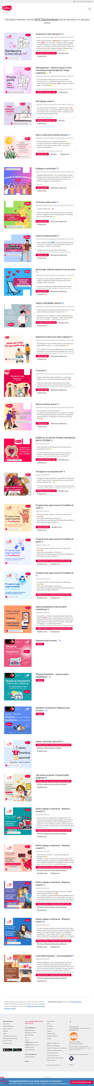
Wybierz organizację (8, 1026)
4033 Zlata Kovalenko (46, 19)
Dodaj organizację (29, 1030)
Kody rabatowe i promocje (9, 1036)
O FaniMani (50, 1026)
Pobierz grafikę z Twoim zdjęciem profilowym (53, 561)
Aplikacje (5, 1031)
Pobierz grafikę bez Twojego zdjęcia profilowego (52, 784)
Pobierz (62, 120)
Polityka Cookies (51, 1060)
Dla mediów (50, 1028)
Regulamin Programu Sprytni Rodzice (56, 1048)
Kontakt (49, 1038)
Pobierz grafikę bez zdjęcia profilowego (50, 748)
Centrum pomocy (7, 1028)
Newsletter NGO (29, 1035)
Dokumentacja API (30, 1057)
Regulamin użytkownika (53, 1043)
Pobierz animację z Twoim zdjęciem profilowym (54, 628)
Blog (26, 1037)
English (71, 1065)
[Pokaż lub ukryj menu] (89, 9)
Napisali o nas (50, 1021)
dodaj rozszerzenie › (82, 1082)
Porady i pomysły (7, 1041)
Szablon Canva (64, 53)
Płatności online (31, 1042)
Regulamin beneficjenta (53, 1045)
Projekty (49, 1031)
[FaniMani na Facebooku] (70, 1022)
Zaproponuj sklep (7, 1043)
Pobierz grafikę (42, 527)
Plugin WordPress (29, 1050)
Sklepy (4, 1033)
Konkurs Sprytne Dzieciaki (53, 1065)
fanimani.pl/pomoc (76, 1002)
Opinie (48, 1024)
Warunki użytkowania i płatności (55, 1058)
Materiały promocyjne (30, 1032)
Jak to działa (6, 1024)
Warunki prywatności (52, 1053)
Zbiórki (26, 1040)
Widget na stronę (29, 1047)
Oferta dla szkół (51, 1033)
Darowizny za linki (32, 1045)
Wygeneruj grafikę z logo (59, 188)
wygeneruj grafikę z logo (46, 53)
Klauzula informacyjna (52, 1055)
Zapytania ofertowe (52, 1036)
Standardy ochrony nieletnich (54, 1050)
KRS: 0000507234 (73, 1030)
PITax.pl (74, 1049)
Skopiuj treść (42, 56)
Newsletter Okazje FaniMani (10, 1038)
